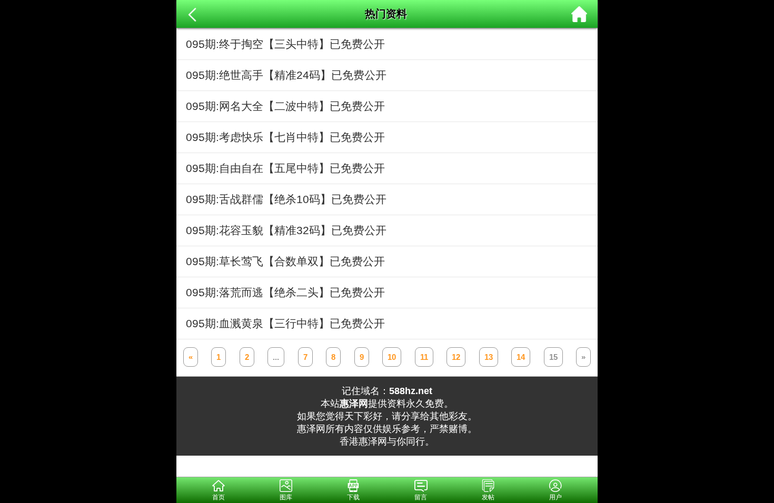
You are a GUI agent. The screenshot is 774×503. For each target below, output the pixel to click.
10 (392, 357)
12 (456, 357)
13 (488, 357)
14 (521, 357)
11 (424, 357)
